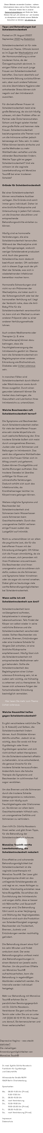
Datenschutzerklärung (13, 12)
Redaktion (29, 39)
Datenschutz (7, 1121)
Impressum (7, 1118)
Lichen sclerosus (26, 365)
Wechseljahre (26, 52)
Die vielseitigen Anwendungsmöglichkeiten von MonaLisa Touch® (16, 1051)
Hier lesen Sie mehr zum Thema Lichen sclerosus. (20, 702)
